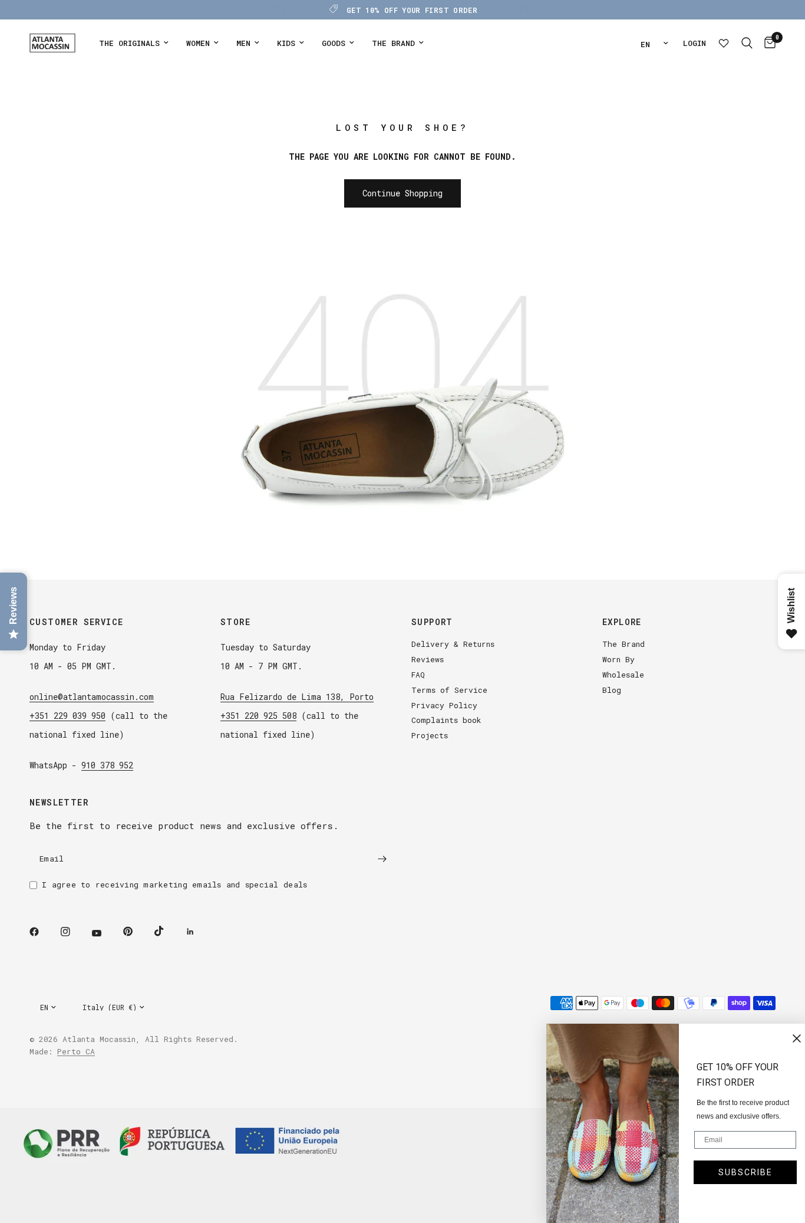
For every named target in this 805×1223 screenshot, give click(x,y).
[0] (767, 43)
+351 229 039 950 (67, 715)
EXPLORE (622, 622)
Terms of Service (449, 690)
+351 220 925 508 (258, 715)
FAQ (418, 674)
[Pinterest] (136, 931)
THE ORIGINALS (129, 43)
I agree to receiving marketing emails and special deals (174, 884)
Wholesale (623, 674)
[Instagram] (74, 932)
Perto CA (76, 1051)
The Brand (623, 644)
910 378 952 (107, 765)
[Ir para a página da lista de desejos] (723, 43)
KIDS (286, 43)
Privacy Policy (444, 705)
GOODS (333, 43)
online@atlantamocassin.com (91, 696)
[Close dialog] (790, 1038)
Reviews (427, 659)
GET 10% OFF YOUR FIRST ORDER (412, 10)
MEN (243, 43)
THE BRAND (393, 43)
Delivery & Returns (452, 644)
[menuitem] (133, 43)
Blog (611, 690)
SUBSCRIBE (739, 1172)
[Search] (746, 43)
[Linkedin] (199, 932)
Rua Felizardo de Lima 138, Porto (297, 696)
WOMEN (198, 43)
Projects (429, 735)
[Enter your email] (382, 858)
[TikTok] (167, 931)
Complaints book (446, 720)
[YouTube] (105, 933)
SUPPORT (432, 622)
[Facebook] (42, 932)
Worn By (618, 659)
